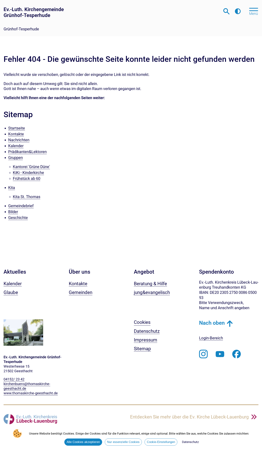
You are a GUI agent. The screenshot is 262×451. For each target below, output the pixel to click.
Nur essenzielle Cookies (123, 442)
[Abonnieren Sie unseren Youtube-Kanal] (220, 354)
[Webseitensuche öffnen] (226, 11)
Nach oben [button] (212, 323)
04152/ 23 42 (14, 379)
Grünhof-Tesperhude (21, 29)
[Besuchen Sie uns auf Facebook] (236, 354)
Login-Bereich (211, 338)
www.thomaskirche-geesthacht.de (31, 393)
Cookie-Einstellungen (161, 442)
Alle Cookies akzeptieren (83, 442)
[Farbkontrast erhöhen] (238, 11)
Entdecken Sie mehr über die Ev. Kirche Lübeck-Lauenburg (190, 417)
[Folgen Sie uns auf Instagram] (203, 354)
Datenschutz (190, 442)
